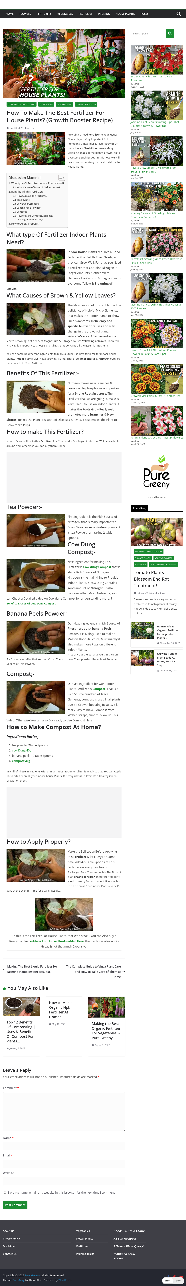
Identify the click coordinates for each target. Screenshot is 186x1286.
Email (8, 1155)
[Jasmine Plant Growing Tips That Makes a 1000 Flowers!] (157, 288)
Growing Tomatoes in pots (148, 551)
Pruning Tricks (85, 1254)
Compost (98, 689)
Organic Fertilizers (86, 104)
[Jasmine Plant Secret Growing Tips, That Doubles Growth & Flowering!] (157, 105)
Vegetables (65, 13)
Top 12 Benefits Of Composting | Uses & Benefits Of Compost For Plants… (21, 1032)
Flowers (25, 13)
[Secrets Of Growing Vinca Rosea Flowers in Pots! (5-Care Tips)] (157, 242)
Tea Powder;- (24, 199)
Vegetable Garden (164, 558)
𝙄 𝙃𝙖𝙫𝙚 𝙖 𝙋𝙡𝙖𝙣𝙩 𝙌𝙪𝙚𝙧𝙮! (129, 1246)
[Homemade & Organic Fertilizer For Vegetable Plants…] (142, 634)
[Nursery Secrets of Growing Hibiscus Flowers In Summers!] (157, 196)
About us (8, 1231)
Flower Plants (84, 1238)
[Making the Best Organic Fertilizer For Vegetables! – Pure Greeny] (106, 999)
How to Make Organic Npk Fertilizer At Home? (60, 1009)
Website (8, 1173)
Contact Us (10, 1254)
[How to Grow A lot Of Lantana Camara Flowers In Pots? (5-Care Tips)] (157, 333)
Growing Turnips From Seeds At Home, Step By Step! (167, 659)
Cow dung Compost (97, 567)
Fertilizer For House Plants (21, 104)
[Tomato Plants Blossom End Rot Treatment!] (157, 532)
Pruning (104, 13)
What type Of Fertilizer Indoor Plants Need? (37, 183)
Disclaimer (9, 1246)
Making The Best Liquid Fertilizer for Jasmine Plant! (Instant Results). (32, 969)
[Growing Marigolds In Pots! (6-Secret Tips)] (157, 379)
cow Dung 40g (21, 750)
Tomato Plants (142, 558)
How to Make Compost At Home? (35, 215)
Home (10, 13)
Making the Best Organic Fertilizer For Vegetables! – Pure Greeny (106, 1030)
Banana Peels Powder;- (29, 207)
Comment (11, 1088)
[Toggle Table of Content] (60, 178)
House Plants (125, 13)
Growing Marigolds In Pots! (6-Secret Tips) (156, 396)
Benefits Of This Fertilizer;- (27, 191)
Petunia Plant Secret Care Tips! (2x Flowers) (157, 437)
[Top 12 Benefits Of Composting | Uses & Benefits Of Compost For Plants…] (21, 999)
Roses (145, 13)
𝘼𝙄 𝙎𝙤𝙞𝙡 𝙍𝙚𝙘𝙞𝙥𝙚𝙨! (125, 1238)
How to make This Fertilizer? (32, 195)
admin (30, 128)
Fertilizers (44, 13)
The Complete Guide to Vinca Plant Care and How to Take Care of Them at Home (93, 971)
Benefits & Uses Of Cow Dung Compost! (32, 603)
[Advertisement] (64, 477)
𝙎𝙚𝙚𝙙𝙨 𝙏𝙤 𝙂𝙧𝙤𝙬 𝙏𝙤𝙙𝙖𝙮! (129, 1231)
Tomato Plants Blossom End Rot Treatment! (151, 578)
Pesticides (85, 13)
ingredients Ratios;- (32, 219)
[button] (173, 1280)
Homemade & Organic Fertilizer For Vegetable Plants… (167, 632)
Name (8, 1138)
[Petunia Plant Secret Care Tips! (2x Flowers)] (157, 421)
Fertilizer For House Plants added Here (56, 941)
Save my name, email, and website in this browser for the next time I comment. (62, 1193)
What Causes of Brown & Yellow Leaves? (38, 187)
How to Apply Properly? (25, 223)
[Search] (170, 33)
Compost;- (22, 211)
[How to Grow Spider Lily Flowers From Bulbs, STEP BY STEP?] (157, 151)
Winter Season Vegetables (163, 564)
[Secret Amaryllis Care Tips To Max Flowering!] (157, 59)
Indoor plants (65, 104)
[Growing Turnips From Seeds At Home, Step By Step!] (142, 662)
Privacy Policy (11, 1238)
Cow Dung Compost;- (28, 203)
